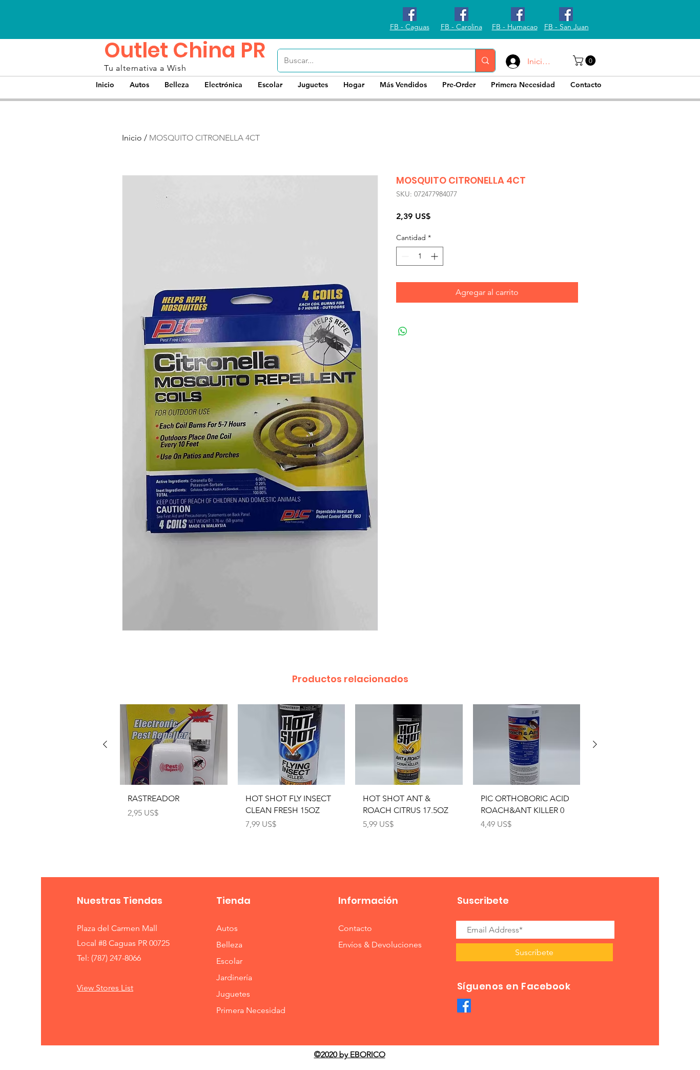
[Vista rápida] (174, 744)
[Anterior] (105, 744)
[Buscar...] (485, 60)
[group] (350, 777)
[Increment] (435, 256)
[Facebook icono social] (410, 14)
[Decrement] (404, 256)
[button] (585, 60)
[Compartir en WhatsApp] (403, 331)
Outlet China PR (184, 50)
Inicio (132, 138)
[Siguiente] (595, 744)
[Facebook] (464, 1006)
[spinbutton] (419, 256)
